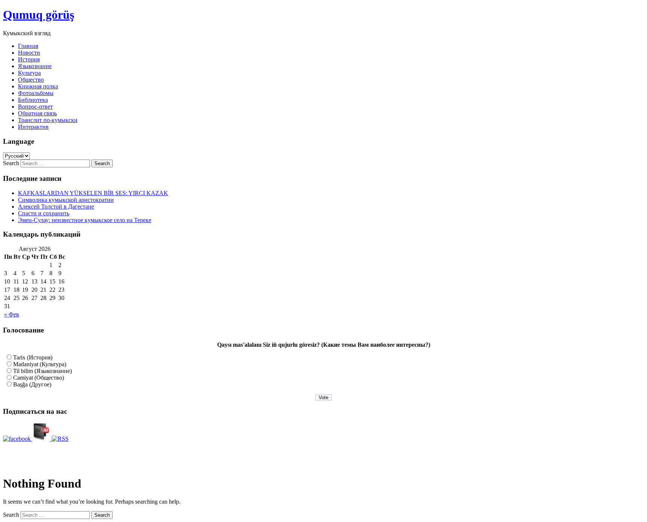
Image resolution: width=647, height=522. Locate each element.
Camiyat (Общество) (38, 377)
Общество (31, 79)
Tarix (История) (32, 357)
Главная (28, 46)
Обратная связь (37, 113)
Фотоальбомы (36, 93)
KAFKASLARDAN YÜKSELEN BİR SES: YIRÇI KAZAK (93, 193)
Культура (29, 73)
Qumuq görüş (38, 14)
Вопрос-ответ (35, 106)
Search (11, 163)
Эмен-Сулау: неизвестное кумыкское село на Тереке (84, 220)
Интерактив (33, 127)
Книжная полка (38, 86)
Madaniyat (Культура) (39, 364)
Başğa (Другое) (32, 384)
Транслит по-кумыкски (48, 120)
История (29, 59)
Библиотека (33, 100)
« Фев (11, 314)
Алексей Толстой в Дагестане (56, 206)
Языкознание (35, 66)
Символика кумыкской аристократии (66, 200)
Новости (29, 52)
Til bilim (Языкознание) (42, 371)
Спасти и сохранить (43, 213)
